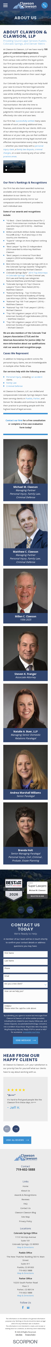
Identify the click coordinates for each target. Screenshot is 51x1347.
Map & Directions (25, 1247)
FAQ (25, 1203)
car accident (36, 377)
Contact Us (25, 1208)
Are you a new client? (13, 984)
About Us (25, 1190)
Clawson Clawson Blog (25, 1212)
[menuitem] (19, 1335)
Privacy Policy (25, 1221)
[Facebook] (22, 1307)
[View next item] (30, 910)
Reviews (25, 1199)
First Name (9, 953)
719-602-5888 (25, 1169)
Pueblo (29, 398)
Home (25, 1186)
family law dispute (25, 149)
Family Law (11, 382)
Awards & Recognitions (25, 1195)
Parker (36, 398)
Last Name (9, 961)
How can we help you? (13, 991)
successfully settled (25, 121)
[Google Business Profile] (28, 1307)
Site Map (25, 1216)
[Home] (24, 5)
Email (6, 976)
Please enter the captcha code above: (20, 1008)
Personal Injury (13, 377)
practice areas (10, 156)
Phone (7, 968)
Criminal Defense (14, 386)
